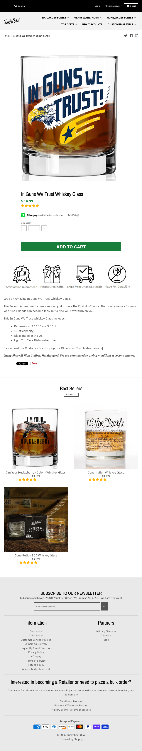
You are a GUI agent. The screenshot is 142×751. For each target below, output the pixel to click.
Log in (98, 5)
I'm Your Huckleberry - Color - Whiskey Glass (36, 472)
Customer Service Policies (36, 639)
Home (7, 36)
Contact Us (36, 631)
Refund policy (36, 664)
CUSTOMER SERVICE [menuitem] (120, 24)
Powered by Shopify (71, 739)
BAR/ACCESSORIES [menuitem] (54, 17)
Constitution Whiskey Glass (106, 472)
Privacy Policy (36, 652)
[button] (30, 206)
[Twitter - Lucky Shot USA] (125, 35)
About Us (106, 635)
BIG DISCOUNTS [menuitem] (92, 24)
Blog (106, 639)
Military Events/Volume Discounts (71, 709)
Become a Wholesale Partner (71, 705)
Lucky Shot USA (76, 735)
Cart (133, 5)
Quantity (26, 223)
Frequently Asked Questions (36, 648)
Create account (112, 5)
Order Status (36, 635)
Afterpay (36, 656)
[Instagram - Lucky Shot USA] (136, 35)
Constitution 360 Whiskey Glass (36, 555)
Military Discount (106, 631)
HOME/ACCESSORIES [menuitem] (120, 17)
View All (71, 394)
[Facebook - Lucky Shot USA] (131, 35)
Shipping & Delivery (36, 643)
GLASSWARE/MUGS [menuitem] (86, 17)
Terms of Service (36, 660)
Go (104, 606)
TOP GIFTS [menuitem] (67, 24)
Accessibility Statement (36, 669)
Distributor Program (71, 701)
